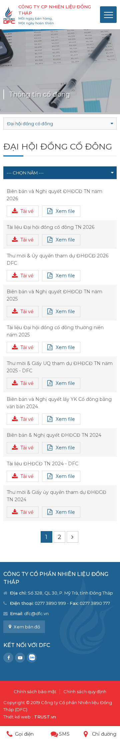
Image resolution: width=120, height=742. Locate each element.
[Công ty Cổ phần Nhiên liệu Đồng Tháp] (9, 15)
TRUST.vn (45, 716)
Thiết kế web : (18, 716)
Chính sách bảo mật (35, 691)
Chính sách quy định (84, 691)
